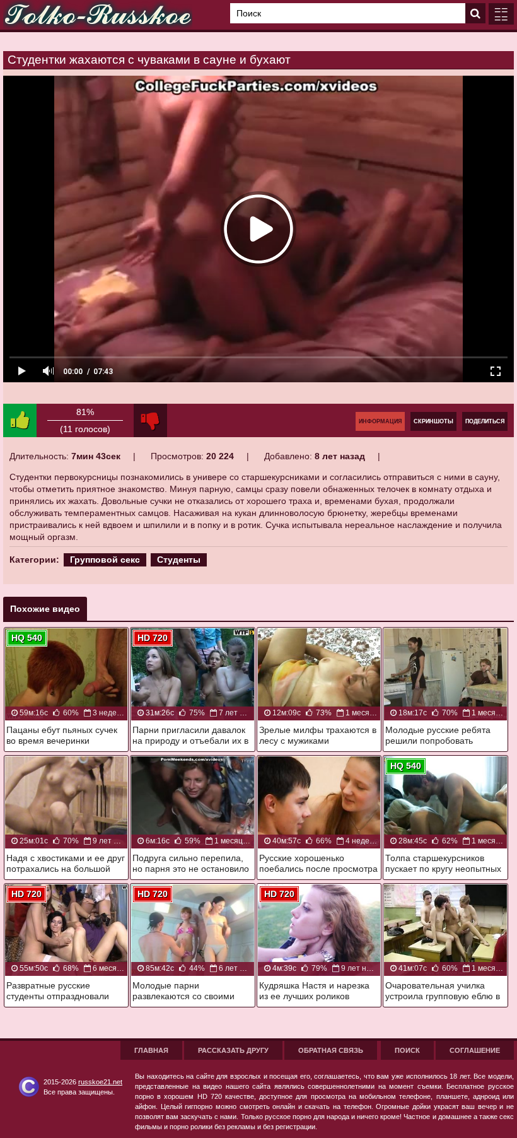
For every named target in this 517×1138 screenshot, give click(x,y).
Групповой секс (105, 559)
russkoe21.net (100, 1082)
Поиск (407, 1050)
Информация (380, 421)
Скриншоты (433, 421)
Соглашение (475, 1050)
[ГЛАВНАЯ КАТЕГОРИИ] (501, 14)
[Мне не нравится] (150, 420)
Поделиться (484, 421)
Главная (151, 1050)
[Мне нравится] (20, 420)
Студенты (178, 559)
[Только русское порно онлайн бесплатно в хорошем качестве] (97, 15)
